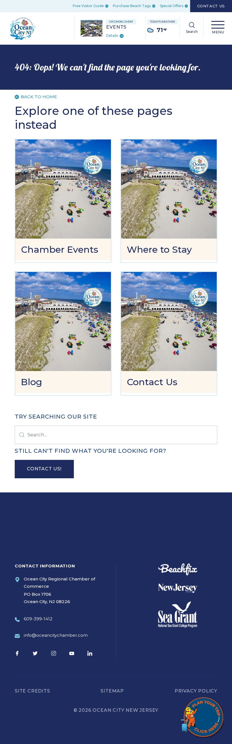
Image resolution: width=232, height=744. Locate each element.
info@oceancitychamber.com (56, 635)
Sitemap (112, 691)
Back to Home (38, 96)
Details (112, 36)
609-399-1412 (38, 618)
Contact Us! (44, 468)
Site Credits (32, 691)
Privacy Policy (196, 691)
